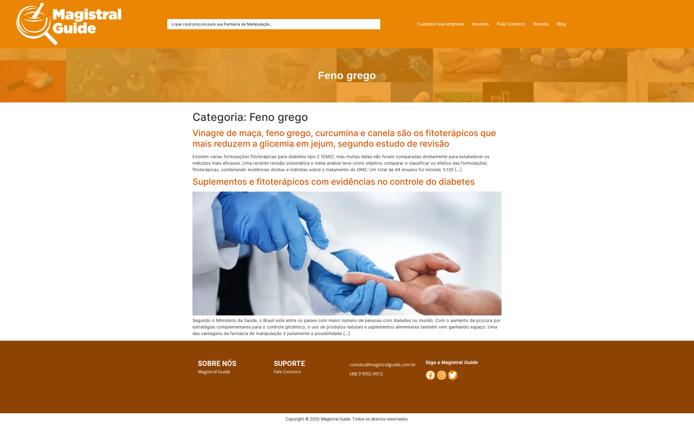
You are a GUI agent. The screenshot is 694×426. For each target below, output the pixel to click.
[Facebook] (430, 375)
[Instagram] (441, 375)
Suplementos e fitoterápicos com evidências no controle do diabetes (333, 181)
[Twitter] (453, 375)
